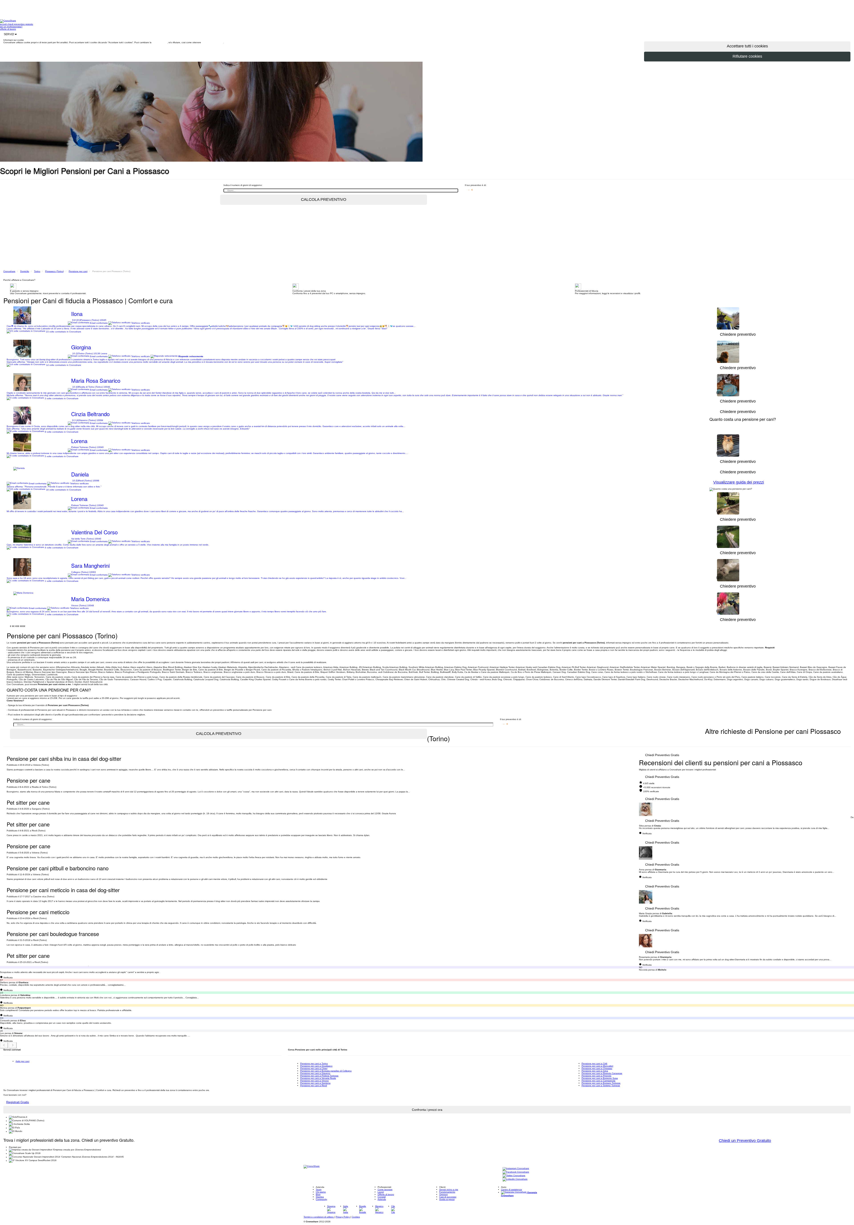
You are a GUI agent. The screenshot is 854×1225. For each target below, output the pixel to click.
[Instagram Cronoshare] (516, 1169)
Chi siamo (321, 1192)
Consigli (382, 1197)
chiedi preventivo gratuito (20, 24)
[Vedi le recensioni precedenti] (4, 1045)
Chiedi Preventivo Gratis (662, 755)
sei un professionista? (11, 26)
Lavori (381, 1192)
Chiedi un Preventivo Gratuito (745, 1140)
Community (321, 1199)
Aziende (382, 1199)
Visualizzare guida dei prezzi (738, 482)
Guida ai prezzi (447, 1199)
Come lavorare (385, 1189)
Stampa (320, 1197)
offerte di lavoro (8, 29)
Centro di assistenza (511, 1189)
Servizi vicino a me (448, 1189)
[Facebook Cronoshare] (516, 1172)
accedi (3, 24)
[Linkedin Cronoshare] (515, 1179)
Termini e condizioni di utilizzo (319, 1217)
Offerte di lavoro (386, 1194)
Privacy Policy (343, 1217)
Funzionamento (447, 1192)
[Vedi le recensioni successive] (13, 1045)
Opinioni (443, 1194)
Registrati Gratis (17, 1102)
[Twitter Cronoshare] (514, 1176)
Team (318, 1189)
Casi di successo (447, 1197)
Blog (318, 1194)
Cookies (356, 1217)
